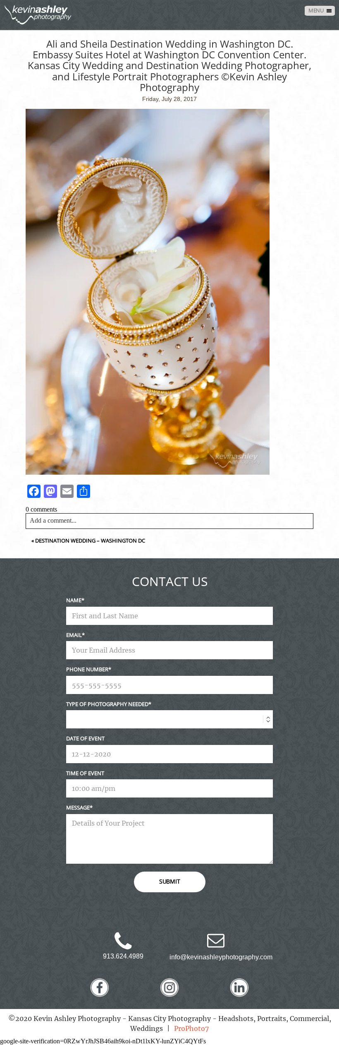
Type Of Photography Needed (107, 704)
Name (73, 600)
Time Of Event (85, 773)
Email (74, 635)
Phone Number (87, 669)
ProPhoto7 (191, 1028)
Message (78, 807)
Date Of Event (85, 738)
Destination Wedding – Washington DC (90, 540)
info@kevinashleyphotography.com (221, 957)
